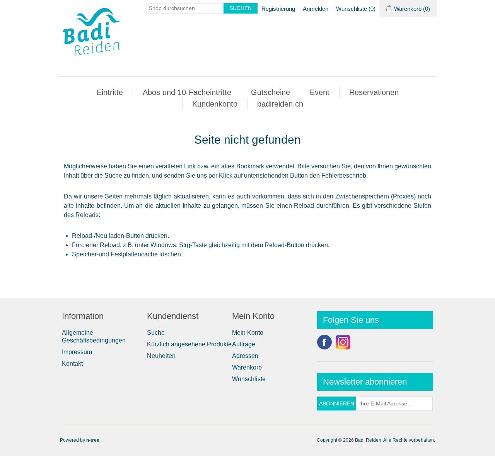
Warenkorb (247, 367)
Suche (156, 332)
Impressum (77, 352)
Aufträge (243, 344)
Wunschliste (249, 379)
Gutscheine (270, 92)
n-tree (92, 440)
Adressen (245, 356)
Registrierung (278, 8)
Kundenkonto (214, 104)
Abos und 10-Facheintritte (187, 92)
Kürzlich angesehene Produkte (189, 344)
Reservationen (374, 92)
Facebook (324, 342)
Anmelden (315, 8)
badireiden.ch (280, 104)
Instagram (343, 342)
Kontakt (72, 363)
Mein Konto (247, 332)
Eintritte (110, 92)
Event (319, 92)
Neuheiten (161, 356)
